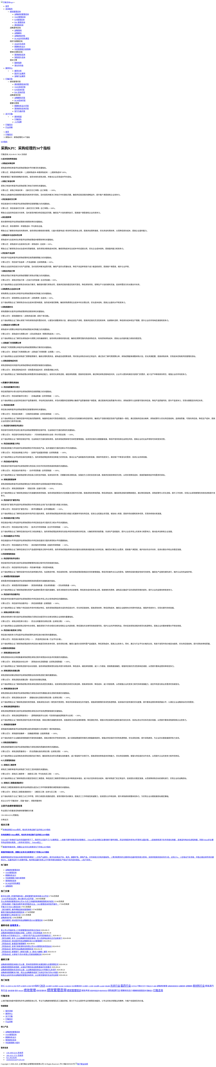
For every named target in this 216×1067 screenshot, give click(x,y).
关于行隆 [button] (9, 114)
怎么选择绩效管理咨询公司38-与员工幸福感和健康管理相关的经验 (27, 901)
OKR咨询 (49, 986)
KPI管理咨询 (19, 20)
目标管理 (11, 990)
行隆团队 (18, 119)
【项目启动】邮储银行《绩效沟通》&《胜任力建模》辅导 (24, 952)
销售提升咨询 (19, 57)
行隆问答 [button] (9, 79)
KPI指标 (4, 142)
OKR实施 (60, 986)
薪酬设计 (149, 990)
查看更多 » (15, 925)
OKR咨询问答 (20, 87)
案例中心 (9, 1014)
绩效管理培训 (74, 990)
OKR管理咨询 (20, 17)
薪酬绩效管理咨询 (139, 990)
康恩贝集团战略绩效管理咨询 (12, 912)
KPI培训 (28, 986)
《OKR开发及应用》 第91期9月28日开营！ (18, 899)
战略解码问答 (19, 98)
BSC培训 (14, 986)
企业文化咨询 (19, 44)
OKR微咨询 (67, 986)
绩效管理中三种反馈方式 (11, 915)
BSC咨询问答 (19, 92)
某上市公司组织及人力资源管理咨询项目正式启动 (20, 930)
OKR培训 (55, 986)
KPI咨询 (23, 986)
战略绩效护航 (19, 36)
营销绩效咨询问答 (21, 108)
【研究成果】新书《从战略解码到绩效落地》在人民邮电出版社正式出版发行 (31, 938)
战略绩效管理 (161, 986)
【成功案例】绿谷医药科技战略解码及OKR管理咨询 (22, 920)
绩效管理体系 (41, 990)
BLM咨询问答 (20, 100)
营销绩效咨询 (19, 55)
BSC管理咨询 (19, 22)
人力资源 (90, 986)
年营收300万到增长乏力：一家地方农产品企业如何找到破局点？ (26, 936)
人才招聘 (18, 122)
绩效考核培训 (103, 990)
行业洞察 (9, 127)
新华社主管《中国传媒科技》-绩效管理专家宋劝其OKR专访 (25, 896)
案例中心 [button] (9, 68)
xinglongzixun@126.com (15, 1060)
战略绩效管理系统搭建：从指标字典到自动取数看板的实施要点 (26, 967)
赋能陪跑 (18, 63)
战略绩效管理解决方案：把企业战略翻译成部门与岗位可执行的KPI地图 (29, 972)
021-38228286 (11, 1058)
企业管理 (101, 986)
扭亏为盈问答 (19, 111)
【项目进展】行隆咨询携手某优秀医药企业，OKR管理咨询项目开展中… (30, 904)
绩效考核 (86, 990)
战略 (154, 986)
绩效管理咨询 (15, 12)
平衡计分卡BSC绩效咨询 (11, 907)
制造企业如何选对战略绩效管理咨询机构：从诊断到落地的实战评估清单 (29, 975)
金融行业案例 (19, 76)
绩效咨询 (20, 990)
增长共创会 (18, 65)
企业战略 (96, 986)
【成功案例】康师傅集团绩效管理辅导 (16, 910)
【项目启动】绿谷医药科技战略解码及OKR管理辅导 (22, 941)
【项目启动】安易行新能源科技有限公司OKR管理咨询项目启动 (26, 946)
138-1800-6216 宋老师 (14, 1053)
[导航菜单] (14, 2)
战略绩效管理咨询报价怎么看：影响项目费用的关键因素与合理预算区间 (29, 964)
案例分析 (18, 71)
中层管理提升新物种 (22, 49)
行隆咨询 (158, 990)
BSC (3, 986)
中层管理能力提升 (12, 1043)
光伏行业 (115, 985)
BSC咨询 (8, 986)
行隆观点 (9, 125)
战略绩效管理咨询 (21, 14)
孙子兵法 (134, 986)
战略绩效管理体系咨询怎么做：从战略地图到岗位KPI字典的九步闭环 (28, 970)
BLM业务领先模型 (21, 38)
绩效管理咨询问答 (21, 84)
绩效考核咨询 (94, 990)
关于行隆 (9, 1016)
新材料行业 (199, 985)
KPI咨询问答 (19, 90)
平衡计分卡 (141, 986)
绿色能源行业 (114, 990)
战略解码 (18, 33)
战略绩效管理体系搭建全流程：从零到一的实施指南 (21, 933)
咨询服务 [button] (9, 9)
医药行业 (126, 985)
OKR (42, 985)
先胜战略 (107, 986)
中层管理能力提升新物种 (15, 878)
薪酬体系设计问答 (21, 106)
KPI (18, 986)
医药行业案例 (19, 73)
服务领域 (9, 1011)
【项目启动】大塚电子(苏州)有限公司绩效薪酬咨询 (21, 954)
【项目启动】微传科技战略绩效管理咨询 (17, 949)
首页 (7, 6)
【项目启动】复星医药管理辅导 (13, 944)
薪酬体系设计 (19, 47)
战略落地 (18, 30)
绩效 (16, 990)
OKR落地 (85, 986)
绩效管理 (30, 990)
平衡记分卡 (149, 986)
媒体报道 (18, 117)
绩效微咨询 (18, 25)
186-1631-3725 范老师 (14, 1055)
